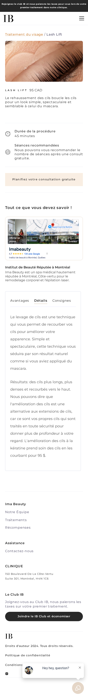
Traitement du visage (24, 34)
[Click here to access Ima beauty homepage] (8, 18)
